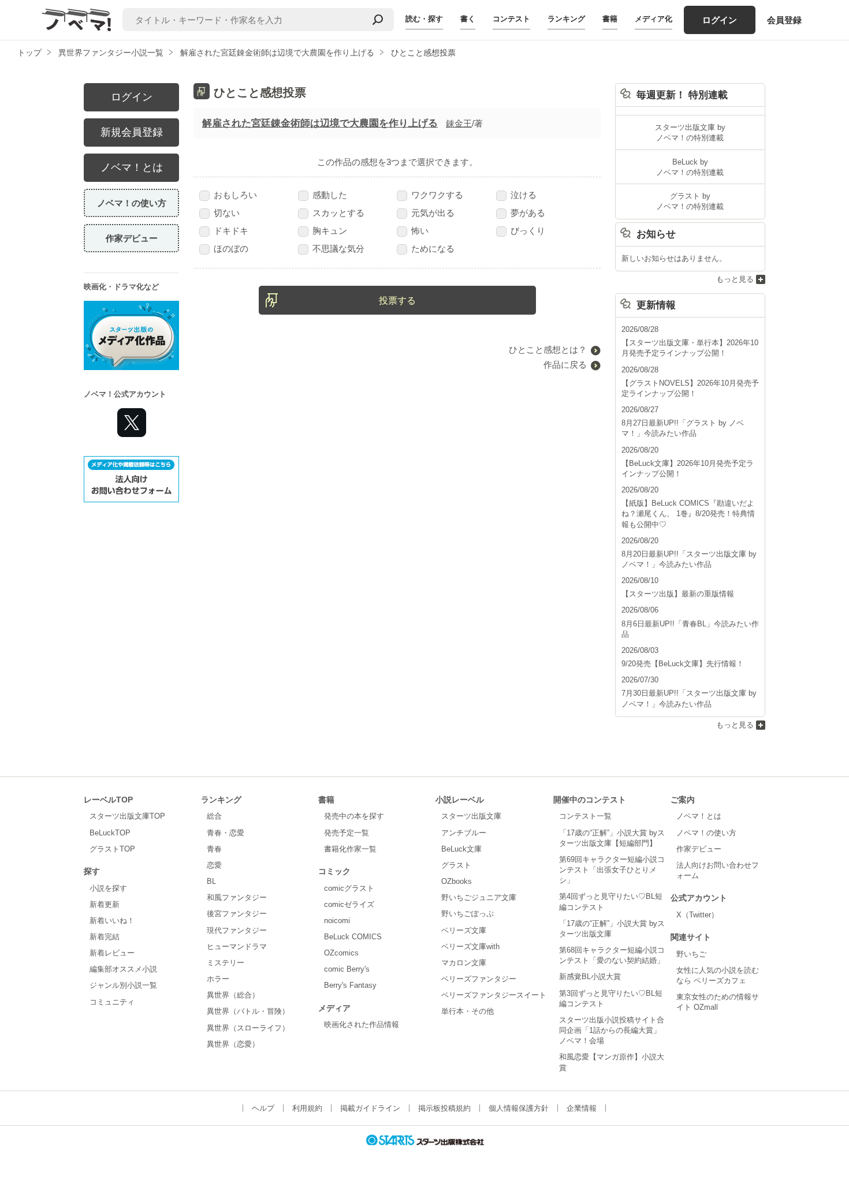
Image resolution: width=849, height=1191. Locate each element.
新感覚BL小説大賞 (590, 976)
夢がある (528, 213)
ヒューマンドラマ (237, 946)
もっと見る (735, 279)
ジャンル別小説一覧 (123, 985)
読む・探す (424, 18)
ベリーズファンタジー (478, 979)
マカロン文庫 (463, 962)
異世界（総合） (233, 995)
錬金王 (459, 123)
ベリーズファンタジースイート (493, 995)
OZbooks (456, 881)
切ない (227, 213)
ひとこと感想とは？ (548, 349)
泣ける (524, 195)
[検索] (377, 19)
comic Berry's (347, 969)
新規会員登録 (131, 132)
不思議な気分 (338, 248)
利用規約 (307, 1108)
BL (211, 881)
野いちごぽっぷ (467, 913)
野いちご (691, 954)
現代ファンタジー (237, 930)
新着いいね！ (112, 920)
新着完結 (105, 936)
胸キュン (329, 231)
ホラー (218, 979)
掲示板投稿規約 (444, 1108)
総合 (214, 816)
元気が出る (433, 213)
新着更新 (105, 904)
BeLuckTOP (110, 832)
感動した (329, 195)
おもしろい (235, 195)
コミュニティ (112, 1002)
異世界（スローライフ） (248, 1028)
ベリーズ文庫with (470, 946)
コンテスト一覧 (585, 816)
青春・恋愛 (225, 832)
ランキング (566, 18)
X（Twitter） (697, 914)
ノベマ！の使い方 (131, 203)
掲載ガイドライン (370, 1108)
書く (467, 18)
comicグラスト (349, 888)
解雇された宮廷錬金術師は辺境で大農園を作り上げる (320, 123)
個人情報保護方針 (519, 1108)
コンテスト (511, 18)
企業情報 (582, 1108)
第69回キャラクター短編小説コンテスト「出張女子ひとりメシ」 (612, 869)
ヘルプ (263, 1108)
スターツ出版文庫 (471, 816)
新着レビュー (112, 953)
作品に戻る (565, 364)
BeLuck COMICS (353, 936)
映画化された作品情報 (361, 1024)
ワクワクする (437, 195)
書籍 (609, 18)
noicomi (337, 920)
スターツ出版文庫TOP (127, 816)
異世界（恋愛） (233, 1044)
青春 (214, 849)
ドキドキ (231, 231)
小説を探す (108, 888)
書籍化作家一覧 (350, 849)
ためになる (433, 248)
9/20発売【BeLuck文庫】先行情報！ (682, 663)
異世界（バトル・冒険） (248, 1011)
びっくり (528, 231)
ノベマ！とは (131, 167)
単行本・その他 (467, 1011)
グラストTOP (112, 849)
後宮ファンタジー (237, 913)
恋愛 (214, 865)
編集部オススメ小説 (123, 969)
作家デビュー (132, 238)
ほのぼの (231, 248)
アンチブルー (463, 832)
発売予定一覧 (346, 832)
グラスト (456, 865)
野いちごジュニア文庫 (478, 897)
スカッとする (338, 213)
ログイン (719, 20)
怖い (420, 231)
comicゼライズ (349, 904)
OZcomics (341, 953)
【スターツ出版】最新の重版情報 (677, 593)
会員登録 (784, 20)
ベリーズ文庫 (463, 930)
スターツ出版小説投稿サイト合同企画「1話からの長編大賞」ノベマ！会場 (611, 1030)
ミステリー (225, 962)
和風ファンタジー (237, 897)
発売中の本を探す (354, 816)
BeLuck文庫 (461, 849)
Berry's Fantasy (350, 985)
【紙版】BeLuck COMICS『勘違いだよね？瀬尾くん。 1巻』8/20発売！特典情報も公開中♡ (688, 513)
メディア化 (653, 18)
